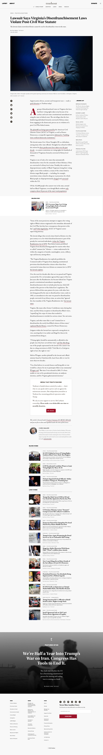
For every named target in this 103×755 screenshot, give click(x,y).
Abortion (48, 6)
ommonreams (53, 529)
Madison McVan (47, 568)
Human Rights (54, 597)
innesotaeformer (55, 568)
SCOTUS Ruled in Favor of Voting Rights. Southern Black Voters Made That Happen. (57, 454)
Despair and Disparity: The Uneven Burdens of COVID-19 (32, 711)
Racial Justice (13, 729)
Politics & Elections (21, 13)
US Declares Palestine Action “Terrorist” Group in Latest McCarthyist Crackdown (82, 134)
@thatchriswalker (48, 439)
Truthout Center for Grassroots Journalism (48, 733)
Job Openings (47, 737)
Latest (4, 3)
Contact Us (46, 740)
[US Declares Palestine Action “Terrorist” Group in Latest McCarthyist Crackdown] (34, 512)
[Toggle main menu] (100, 3)
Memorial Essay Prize (48, 729)
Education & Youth (51, 464)
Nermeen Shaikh (47, 542)
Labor (54, 6)
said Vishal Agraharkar (40, 229)
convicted (65, 178)
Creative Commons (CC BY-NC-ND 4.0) (58, 420)
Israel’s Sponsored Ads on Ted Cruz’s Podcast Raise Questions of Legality (55, 613)
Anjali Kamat (46, 581)
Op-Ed (44, 451)
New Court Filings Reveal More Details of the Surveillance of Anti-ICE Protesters (56, 562)
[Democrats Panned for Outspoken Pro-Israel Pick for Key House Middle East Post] (34, 525)
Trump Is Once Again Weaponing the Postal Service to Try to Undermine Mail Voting (57, 536)
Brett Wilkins (46, 530)
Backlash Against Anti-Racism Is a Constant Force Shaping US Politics (82, 125)
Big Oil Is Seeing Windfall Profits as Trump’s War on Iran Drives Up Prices (82, 143)
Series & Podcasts (13, 738)
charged (56, 178)
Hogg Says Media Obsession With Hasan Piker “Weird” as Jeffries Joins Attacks (56, 549)
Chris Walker (15, 30)
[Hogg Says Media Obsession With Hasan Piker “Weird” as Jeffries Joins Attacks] (34, 551)
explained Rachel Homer (38, 326)
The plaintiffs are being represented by (42, 130)
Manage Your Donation (46, 709)
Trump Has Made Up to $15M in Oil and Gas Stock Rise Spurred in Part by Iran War (57, 498)
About (12, 3)
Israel (60, 6)
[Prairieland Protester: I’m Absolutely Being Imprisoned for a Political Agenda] (34, 576)
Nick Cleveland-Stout (55, 619)
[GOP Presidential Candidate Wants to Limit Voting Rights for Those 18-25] (34, 468)
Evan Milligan (46, 460)
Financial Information (48, 723)
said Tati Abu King (63, 343)
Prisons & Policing (13, 726)
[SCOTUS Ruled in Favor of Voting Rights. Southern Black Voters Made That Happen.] (34, 455)
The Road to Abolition (30, 720)
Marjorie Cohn (47, 607)
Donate (94, 3)
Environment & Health (14, 712)
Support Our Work (47, 713)
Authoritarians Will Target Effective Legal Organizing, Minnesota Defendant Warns (82, 152)
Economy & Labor (13, 706)
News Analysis (46, 597)
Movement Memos (31, 728)
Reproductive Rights (14, 732)
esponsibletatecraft (65, 619)
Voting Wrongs (31, 731)
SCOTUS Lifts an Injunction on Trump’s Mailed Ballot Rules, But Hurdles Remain (56, 588)
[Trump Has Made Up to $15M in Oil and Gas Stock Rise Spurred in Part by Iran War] (34, 499)
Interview (45, 533)
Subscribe (46, 716)
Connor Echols (47, 619)
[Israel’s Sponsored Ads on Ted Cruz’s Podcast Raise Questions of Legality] (34, 615)
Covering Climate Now (31, 738)
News (12, 13)
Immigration (12, 718)
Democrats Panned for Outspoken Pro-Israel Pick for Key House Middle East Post (57, 524)
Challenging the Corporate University (32, 734)
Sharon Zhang (47, 486)
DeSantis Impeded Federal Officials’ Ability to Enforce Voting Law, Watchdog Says (57, 480)
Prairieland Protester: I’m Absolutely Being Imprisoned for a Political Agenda (57, 575)
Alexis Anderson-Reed (55, 460)
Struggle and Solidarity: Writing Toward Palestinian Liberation (31, 705)
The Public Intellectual (30, 724)
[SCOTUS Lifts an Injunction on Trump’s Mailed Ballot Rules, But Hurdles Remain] (34, 589)
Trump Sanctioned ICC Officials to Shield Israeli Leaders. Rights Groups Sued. (56, 601)
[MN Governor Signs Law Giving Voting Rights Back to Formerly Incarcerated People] (38, 206)
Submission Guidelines (46, 719)
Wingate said (34, 370)
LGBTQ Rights (13, 721)
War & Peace (12, 735)
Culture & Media (13, 703)
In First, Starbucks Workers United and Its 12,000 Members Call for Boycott (82, 116)
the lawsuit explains (36, 270)
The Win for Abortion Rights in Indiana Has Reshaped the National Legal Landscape (82, 107)
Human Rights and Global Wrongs (31, 716)
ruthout (21, 30)
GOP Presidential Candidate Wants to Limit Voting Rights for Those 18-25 (57, 467)
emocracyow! (55, 542)
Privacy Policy (47, 726)
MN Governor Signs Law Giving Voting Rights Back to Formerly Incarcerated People (56, 206)
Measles (66, 6)
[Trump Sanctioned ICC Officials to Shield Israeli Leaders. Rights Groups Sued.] (34, 602)
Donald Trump (39, 6)
